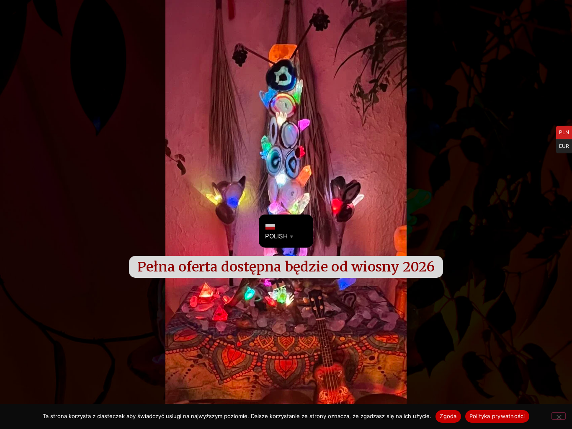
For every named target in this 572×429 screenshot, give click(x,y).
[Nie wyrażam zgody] (558, 416)
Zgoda (448, 416)
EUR (564, 146)
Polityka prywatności (497, 416)
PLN (564, 132)
